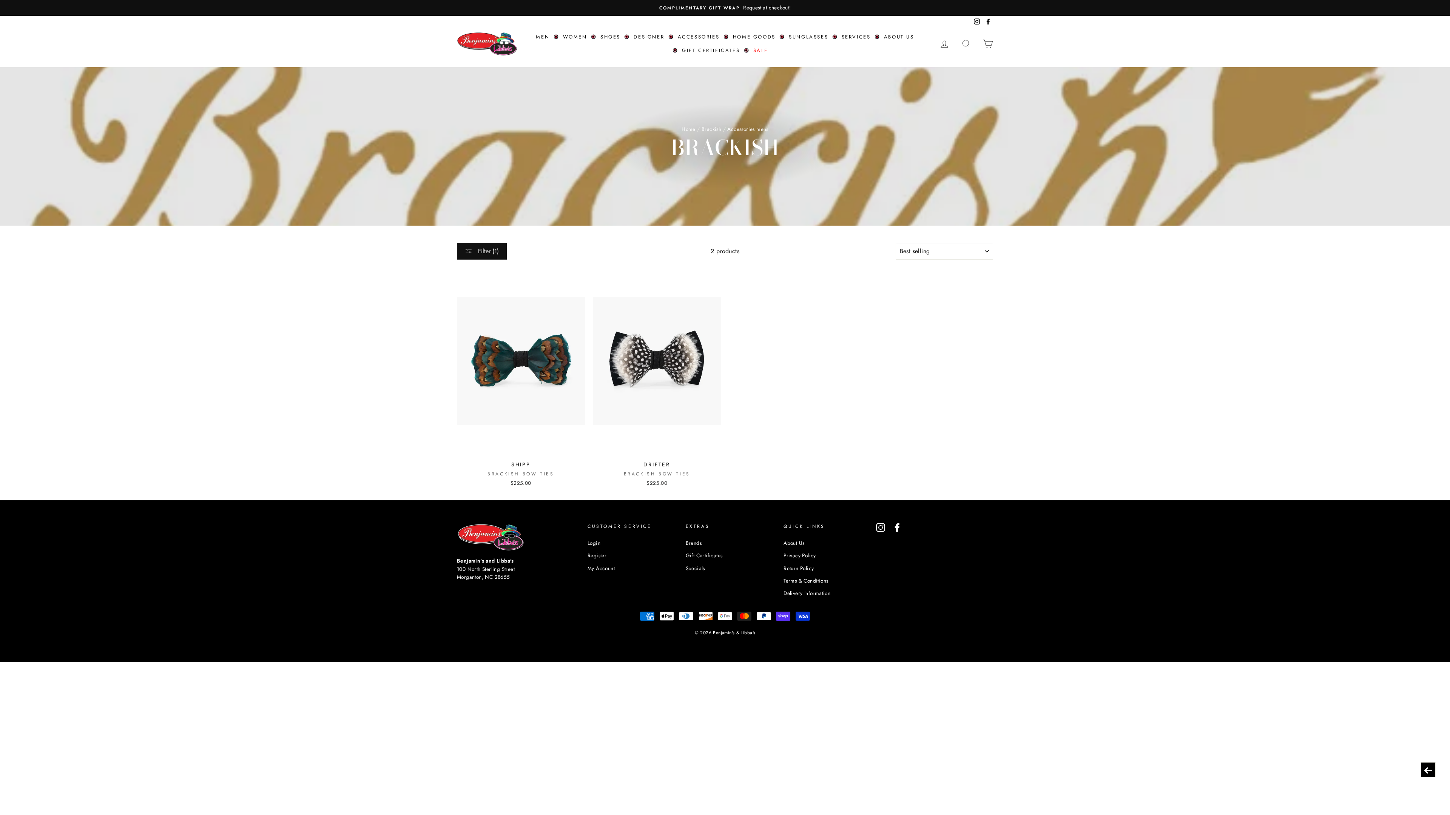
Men (542, 36)
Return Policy (799, 568)
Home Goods (754, 36)
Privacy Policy (800, 555)
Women (575, 36)
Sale (760, 50)
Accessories (699, 36)
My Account (601, 568)
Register (597, 555)
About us (899, 36)
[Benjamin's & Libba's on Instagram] (880, 527)
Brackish (711, 129)
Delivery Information (807, 593)
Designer (649, 36)
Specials (695, 568)
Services (856, 36)
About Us (794, 543)
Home (689, 129)
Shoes (610, 36)
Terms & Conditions (806, 580)
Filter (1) (487, 251)
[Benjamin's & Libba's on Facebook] (897, 527)
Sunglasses (808, 36)
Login (594, 543)
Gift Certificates (711, 50)
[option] (725, 8)
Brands (694, 543)
